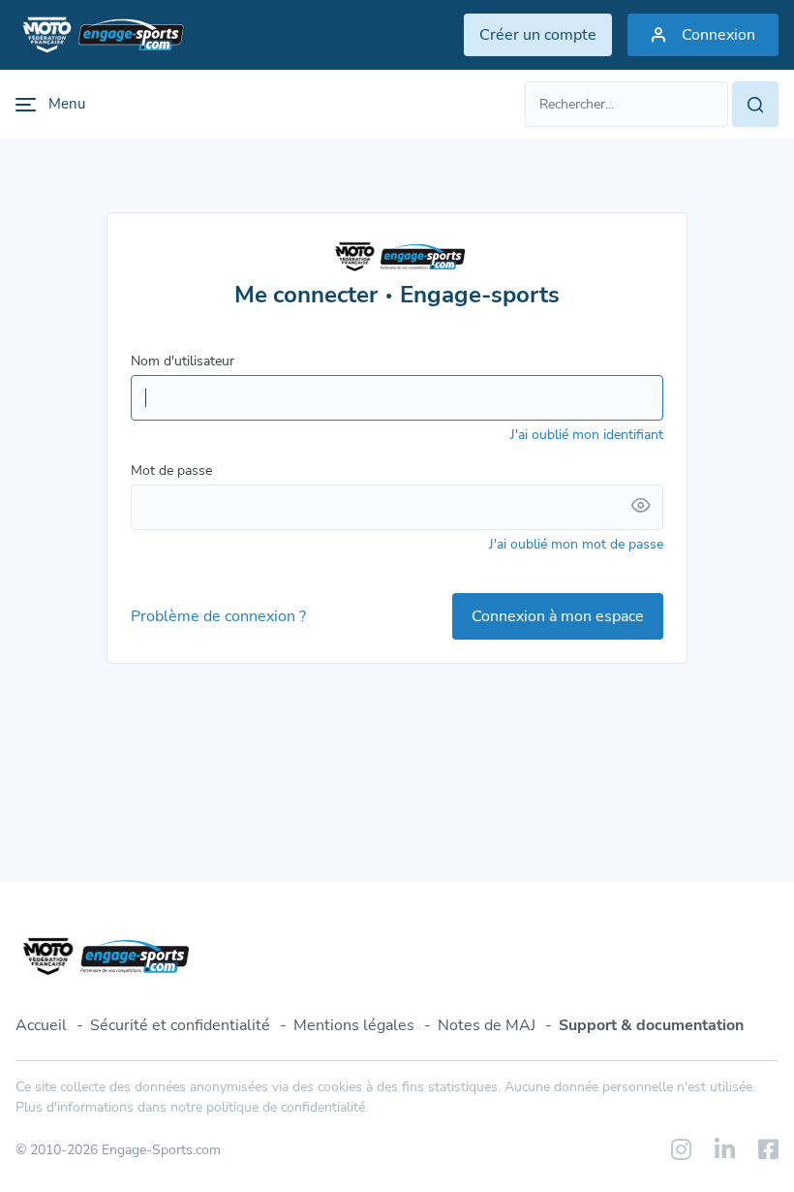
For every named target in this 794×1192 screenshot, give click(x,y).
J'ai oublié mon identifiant (586, 434)
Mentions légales (353, 1025)
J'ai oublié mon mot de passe (576, 544)
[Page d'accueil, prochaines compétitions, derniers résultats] (99, 35)
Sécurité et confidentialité (180, 1025)
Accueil (41, 1025)
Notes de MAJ (486, 1025)
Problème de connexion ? (218, 616)
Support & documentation (651, 1025)
